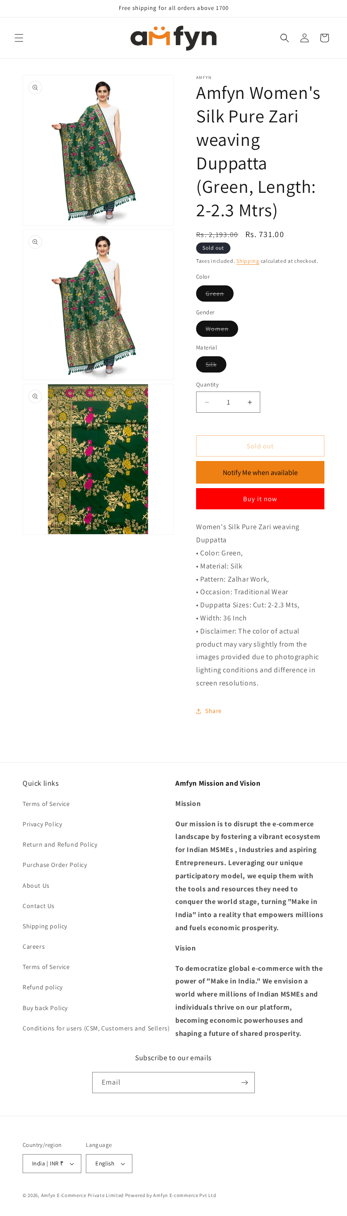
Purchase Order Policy (55, 865)
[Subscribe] (244, 1082)
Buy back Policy (45, 1008)
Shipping (247, 260)
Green (220, 295)
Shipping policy (45, 926)
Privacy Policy (42, 824)
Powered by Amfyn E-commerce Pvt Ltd (170, 1195)
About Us (36, 885)
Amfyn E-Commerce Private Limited (82, 1195)
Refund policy (43, 987)
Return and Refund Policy (60, 844)
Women (222, 330)
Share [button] (213, 711)
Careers (34, 946)
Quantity (207, 384)
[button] (19, 38)
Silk (216, 366)
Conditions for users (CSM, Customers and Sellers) (96, 1028)
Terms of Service (46, 804)
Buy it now (260, 498)
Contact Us (39, 906)
